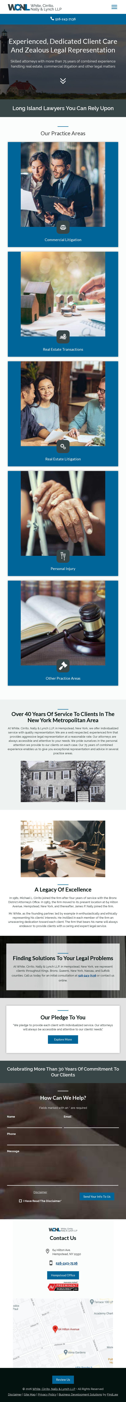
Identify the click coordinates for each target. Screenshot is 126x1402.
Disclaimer (40, 1192)
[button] (114, 7)
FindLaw (112, 1394)
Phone (11, 1134)
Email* (68, 1116)
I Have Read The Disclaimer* (42, 1201)
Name (11, 1116)
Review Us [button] (63, 1379)
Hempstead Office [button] (63, 1275)
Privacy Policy (47, 1394)
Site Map (30, 1394)
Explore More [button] (63, 1039)
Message (13, 1151)
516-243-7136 (65, 19)
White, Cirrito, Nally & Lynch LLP (53, 1389)
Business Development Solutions (80, 1394)
